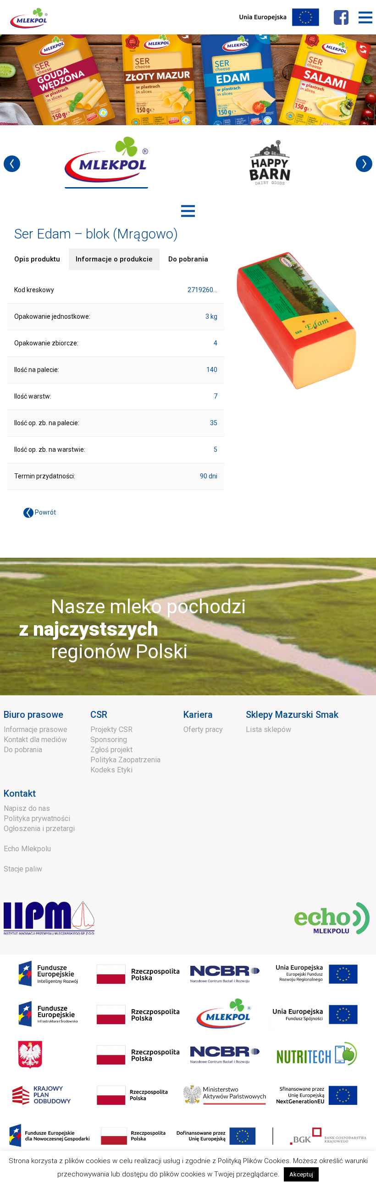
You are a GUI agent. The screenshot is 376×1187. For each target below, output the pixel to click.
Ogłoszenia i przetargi (39, 828)
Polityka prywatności (37, 818)
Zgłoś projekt (111, 749)
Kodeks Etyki (111, 769)
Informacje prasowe (35, 729)
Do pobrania (23, 749)
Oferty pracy (203, 729)
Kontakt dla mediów (35, 739)
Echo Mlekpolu (27, 848)
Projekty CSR (111, 729)
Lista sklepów (268, 729)
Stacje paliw (23, 869)
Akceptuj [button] (301, 1174)
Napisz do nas (27, 808)
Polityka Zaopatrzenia (125, 759)
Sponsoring (108, 739)
